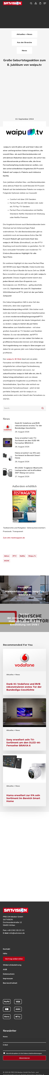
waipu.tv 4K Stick (13, 359)
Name (5, 1037)
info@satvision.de (17, 933)
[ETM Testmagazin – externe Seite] (24, 524)
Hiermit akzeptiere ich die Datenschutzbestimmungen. (24, 1053)
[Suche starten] (42, 408)
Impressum (8, 978)
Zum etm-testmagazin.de (14, 538)
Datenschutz (8, 974)
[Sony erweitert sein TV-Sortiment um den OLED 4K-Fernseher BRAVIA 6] (24, 724)
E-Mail (5, 1045)
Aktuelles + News (13, 675)
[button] (45, 3)
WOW (6, 561)
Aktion (6, 556)
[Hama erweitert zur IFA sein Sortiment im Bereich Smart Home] (24, 780)
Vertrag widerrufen (14, 959)
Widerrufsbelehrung (12, 965)
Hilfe (5, 953)
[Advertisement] (24, 92)
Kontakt (6, 949)
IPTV (14, 556)
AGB (5, 969)
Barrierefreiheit (10, 983)
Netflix (22, 556)
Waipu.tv (32, 556)
